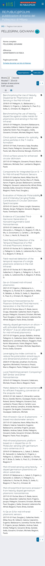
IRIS (2, 26)
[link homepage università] (28, 4)
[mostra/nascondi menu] (43, 4)
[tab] (6, 90)
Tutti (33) (37, 72)
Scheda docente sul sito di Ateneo (17, 63)
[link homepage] (8, 4)
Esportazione (23, 72)
